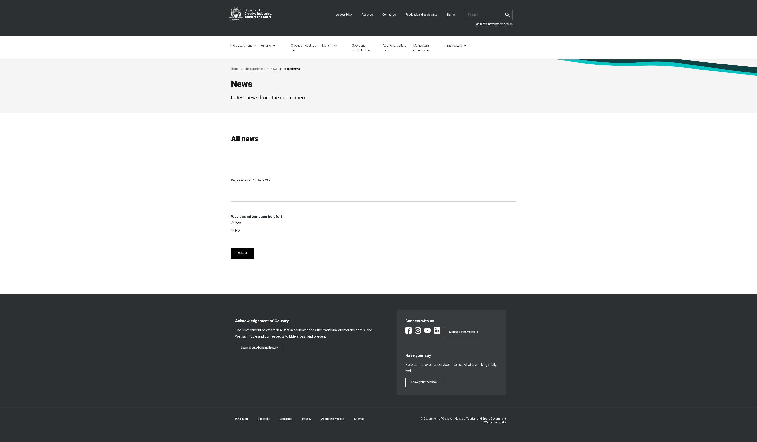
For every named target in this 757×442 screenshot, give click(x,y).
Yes (238, 223)
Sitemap (359, 419)
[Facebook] (408, 331)
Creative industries (303, 45)
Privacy (306, 419)
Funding (265, 45)
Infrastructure (453, 45)
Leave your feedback (424, 382)
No (237, 230)
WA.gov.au (241, 419)
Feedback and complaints (421, 15)
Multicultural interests (421, 48)
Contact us (389, 15)
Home (234, 69)
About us (367, 15)
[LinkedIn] (437, 331)
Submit (242, 253)
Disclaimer (286, 419)
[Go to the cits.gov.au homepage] (250, 14)
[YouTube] (427, 331)
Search (509, 15)
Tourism (327, 45)
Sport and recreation (359, 48)
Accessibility (344, 15)
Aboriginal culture (394, 45)
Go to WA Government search (494, 24)
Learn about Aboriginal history (259, 348)
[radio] (232, 222)
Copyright (264, 419)
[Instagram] (418, 331)
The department (241, 45)
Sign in (451, 15)
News (274, 69)
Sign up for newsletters (463, 332)
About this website (332, 419)
